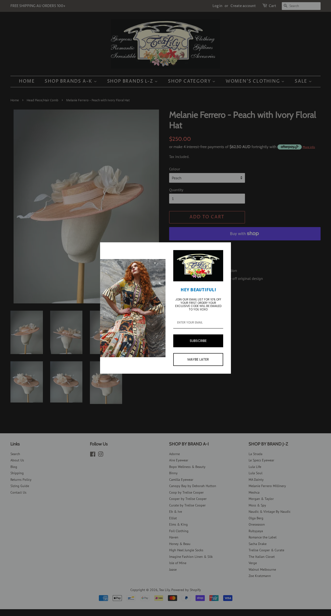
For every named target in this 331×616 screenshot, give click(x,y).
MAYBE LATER (198, 359)
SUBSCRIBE (198, 340)
